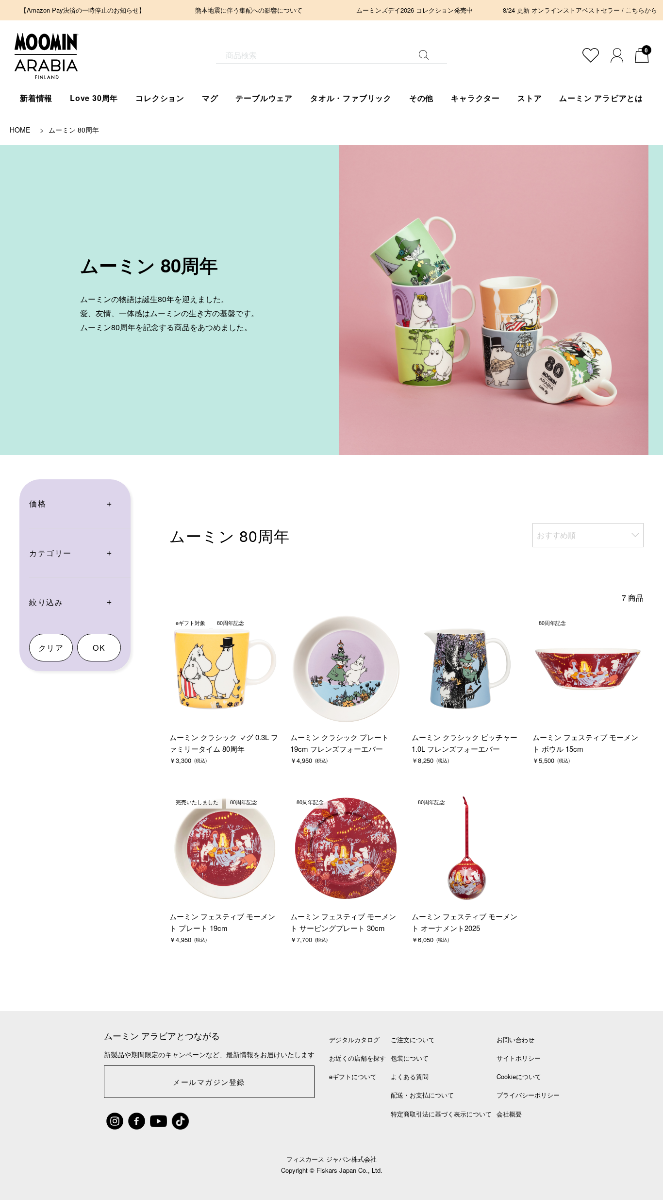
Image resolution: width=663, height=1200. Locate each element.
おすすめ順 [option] (556, 535)
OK (99, 647)
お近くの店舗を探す (357, 1058)
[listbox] (588, 535)
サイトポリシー (519, 1058)
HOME (20, 130)
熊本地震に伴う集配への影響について (248, 10)
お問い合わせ (515, 1039)
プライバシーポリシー (528, 1094)
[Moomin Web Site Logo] (47, 69)
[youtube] (158, 1121)
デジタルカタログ (354, 1039)
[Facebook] (136, 1121)
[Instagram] (114, 1121)
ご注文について (413, 1039)
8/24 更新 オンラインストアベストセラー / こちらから (580, 10)
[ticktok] (180, 1121)
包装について (410, 1058)
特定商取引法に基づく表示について (441, 1113)
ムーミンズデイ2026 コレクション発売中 (414, 10)
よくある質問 (410, 1076)
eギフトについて (353, 1076)
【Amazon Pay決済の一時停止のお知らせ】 (82, 10)
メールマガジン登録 (209, 1082)
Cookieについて (519, 1076)
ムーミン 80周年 (74, 130)
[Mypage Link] (617, 55)
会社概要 (509, 1113)
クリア (51, 647)
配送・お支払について (422, 1094)
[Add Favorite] (591, 55)
